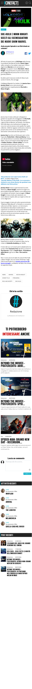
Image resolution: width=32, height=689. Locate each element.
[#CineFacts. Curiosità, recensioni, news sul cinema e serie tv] (11, 4)
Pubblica (27, 473)
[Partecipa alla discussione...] (18, 465)
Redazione (10, 52)
